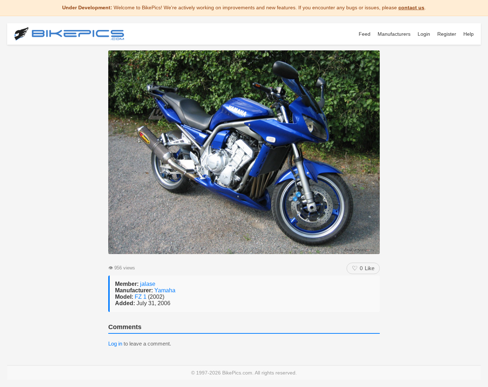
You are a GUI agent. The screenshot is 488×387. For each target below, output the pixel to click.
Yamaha (164, 290)
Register (446, 34)
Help (468, 34)
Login (424, 34)
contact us (411, 7)
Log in (115, 344)
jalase (147, 284)
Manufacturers (394, 34)
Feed (364, 34)
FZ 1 (141, 297)
